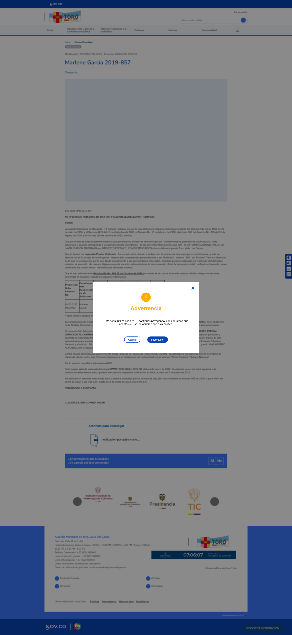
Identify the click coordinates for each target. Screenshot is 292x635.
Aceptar (132, 339)
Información (157, 339)
